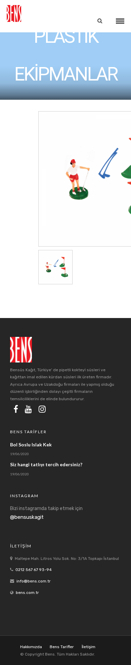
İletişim (88, 646)
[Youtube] (28, 409)
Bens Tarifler (62, 646)
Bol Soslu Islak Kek (31, 444)
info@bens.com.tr (33, 581)
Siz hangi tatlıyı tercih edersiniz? (46, 464)
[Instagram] (42, 409)
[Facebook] (15, 409)
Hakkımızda (31, 646)
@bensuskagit (27, 517)
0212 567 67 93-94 (33, 569)
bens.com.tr (27, 592)
